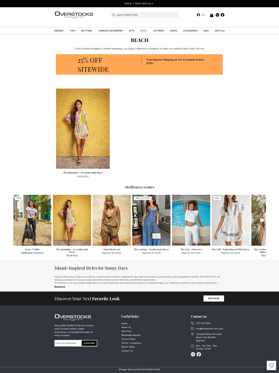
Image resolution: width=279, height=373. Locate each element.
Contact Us (127, 351)
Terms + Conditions (131, 343)
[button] (211, 15)
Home (124, 323)
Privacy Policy (128, 339)
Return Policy (128, 347)
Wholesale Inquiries (131, 335)
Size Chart (126, 331)
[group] (139, 226)
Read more (59, 286)
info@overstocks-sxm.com (209, 328)
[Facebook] (222, 15)
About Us (126, 327)
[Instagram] (217, 15)
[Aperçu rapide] (83, 129)
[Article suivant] (262, 220)
